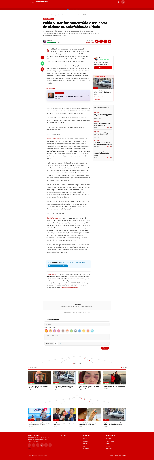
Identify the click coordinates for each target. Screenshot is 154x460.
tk (50, 445)
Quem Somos (43, 6)
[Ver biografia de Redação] (44, 41)
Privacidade (109, 448)
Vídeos (85, 438)
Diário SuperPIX (94, 6)
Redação (49, 40)
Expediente (33, 6)
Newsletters (86, 448)
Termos (111, 455)
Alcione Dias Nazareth (53, 139)
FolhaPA (76, 6)
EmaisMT (84, 6)
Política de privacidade (64, 6)
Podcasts (85, 441)
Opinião (85, 443)
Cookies (124, 455)
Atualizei (121, 6)
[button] (103, 63)
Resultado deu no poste (108, 6)
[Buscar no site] (119, 2)
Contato (51, 6)
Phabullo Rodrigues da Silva (55, 218)
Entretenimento (51, 15)
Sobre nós (108, 438)
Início (44, 15)
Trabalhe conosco (110, 441)
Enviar (106, 348)
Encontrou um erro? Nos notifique (57, 265)
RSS (30, 448)
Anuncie (108, 443)
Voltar (32, 2)
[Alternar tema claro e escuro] (123, 2)
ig (37, 445)
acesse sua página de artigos (70, 287)
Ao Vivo (85, 446)
